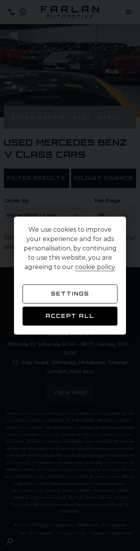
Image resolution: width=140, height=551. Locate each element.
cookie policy (95, 267)
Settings (70, 293)
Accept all (70, 316)
